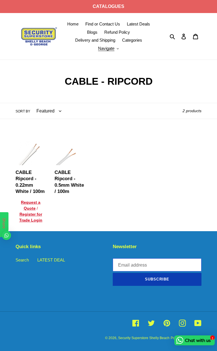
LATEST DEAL (51, 260)
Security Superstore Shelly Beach (144, 338)
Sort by (23, 111)
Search (22, 260)
